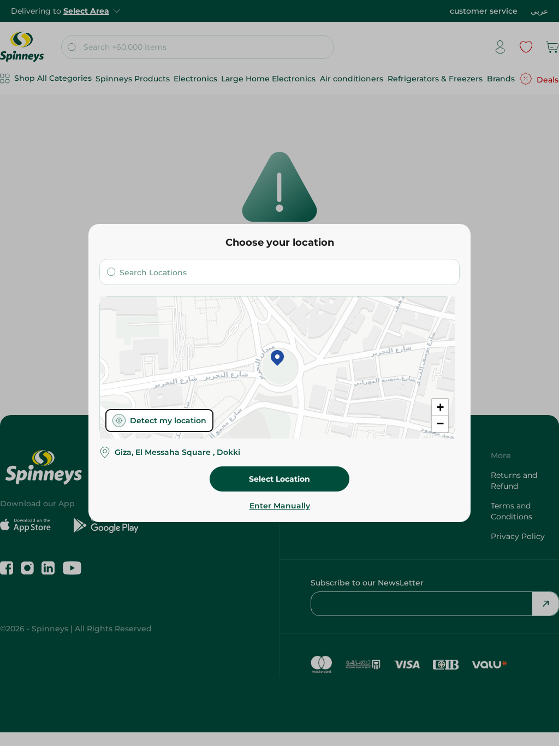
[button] (277, 359)
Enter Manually (279, 506)
